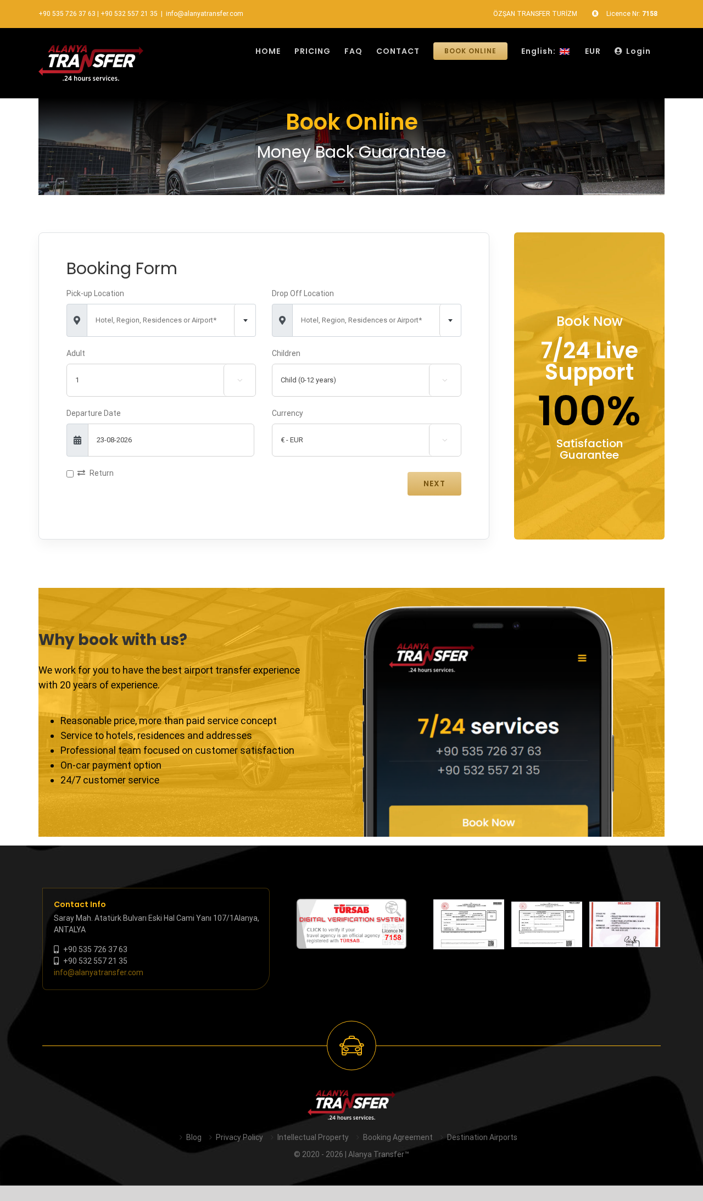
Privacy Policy (239, 1137)
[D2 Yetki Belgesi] (469, 924)
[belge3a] (625, 924)
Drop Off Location (303, 293)
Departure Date (93, 413)
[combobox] (171, 320)
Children (286, 353)
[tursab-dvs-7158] (351, 904)
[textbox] (171, 320)
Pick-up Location (95, 293)
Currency (287, 413)
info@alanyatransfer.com (204, 14)
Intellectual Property (313, 1137)
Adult (75, 353)
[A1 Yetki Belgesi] (547, 924)
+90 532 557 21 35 (129, 14)
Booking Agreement (398, 1137)
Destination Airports (482, 1137)
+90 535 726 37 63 (67, 14)
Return (102, 473)
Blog (194, 1137)
